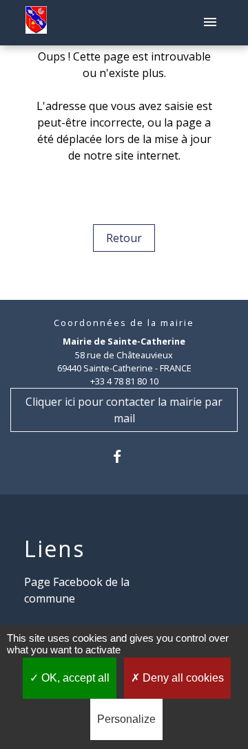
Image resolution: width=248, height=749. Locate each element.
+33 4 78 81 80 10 (124, 381)
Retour (124, 238)
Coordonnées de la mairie (124, 323)
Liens (54, 549)
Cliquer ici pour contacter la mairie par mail (124, 410)
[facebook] (124, 456)
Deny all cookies (182, 678)
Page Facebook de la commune (77, 590)
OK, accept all (74, 678)
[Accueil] (36, 22)
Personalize (126, 719)
